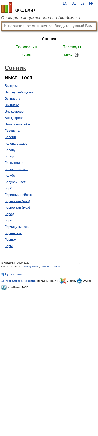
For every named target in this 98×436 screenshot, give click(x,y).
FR (91, 3)
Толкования (26, 47)
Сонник (49, 39)
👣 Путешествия (11, 274)
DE (74, 3)
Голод (9, 156)
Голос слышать (16, 169)
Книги (26, 55)
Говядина (12, 130)
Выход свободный (19, 92)
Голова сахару (16, 143)
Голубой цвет (15, 182)
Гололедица (14, 162)
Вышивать (12, 98)
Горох (9, 220)
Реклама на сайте (51, 266)
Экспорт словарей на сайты (18, 280)
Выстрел (11, 86)
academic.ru (18, 7)
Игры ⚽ (71, 55)
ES (82, 3)
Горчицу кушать (17, 227)
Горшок (10, 239)
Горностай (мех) (17, 201)
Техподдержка (30, 266)
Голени (10, 137)
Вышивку (12, 105)
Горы (9, 246)
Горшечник (13, 233)
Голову (10, 150)
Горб (8, 188)
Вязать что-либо (17, 124)
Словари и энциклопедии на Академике (40, 17)
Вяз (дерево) (15, 111)
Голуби (10, 175)
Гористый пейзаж (18, 195)
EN (65, 3)
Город (9, 214)
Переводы (72, 47)
